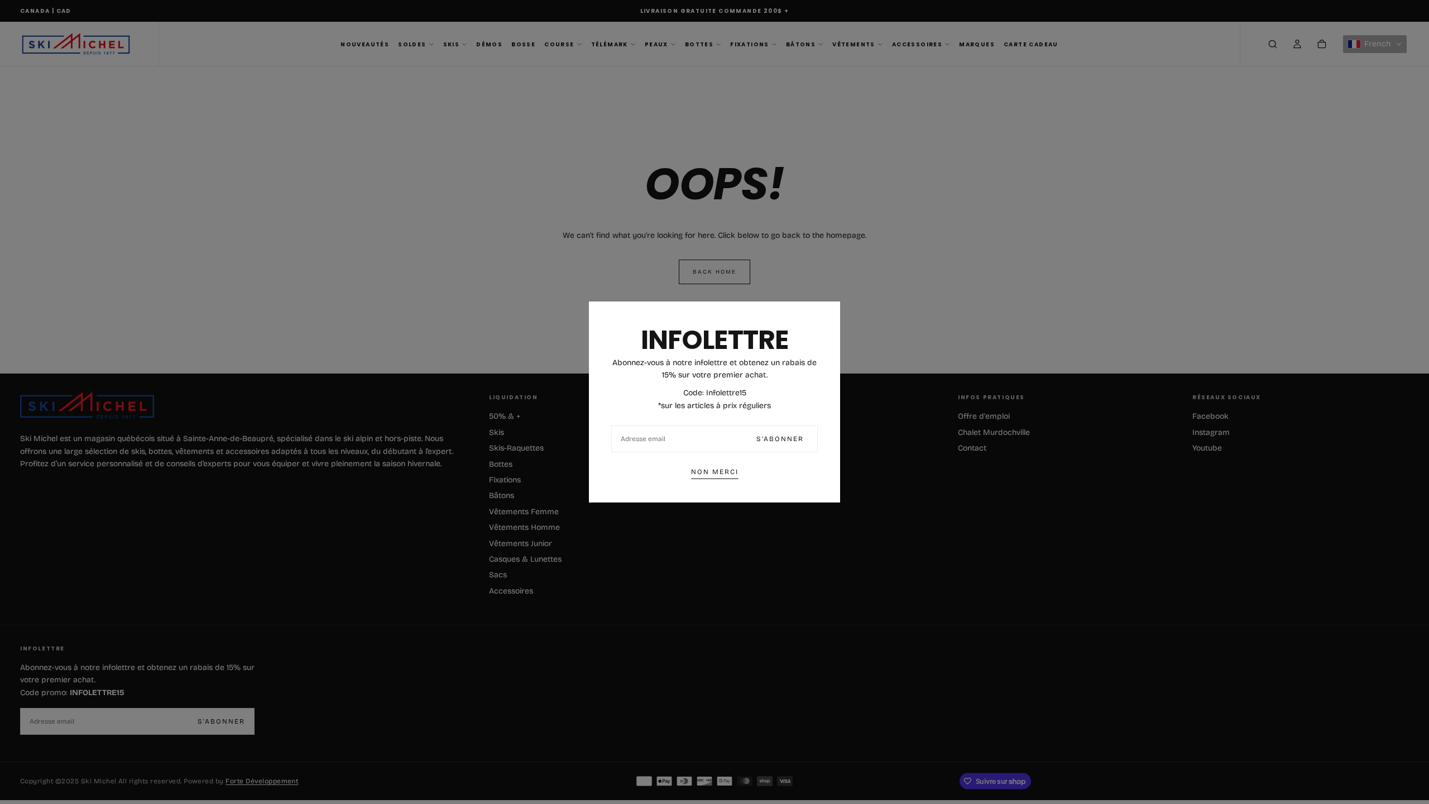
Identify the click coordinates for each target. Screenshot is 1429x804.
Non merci (715, 472)
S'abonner (780, 439)
